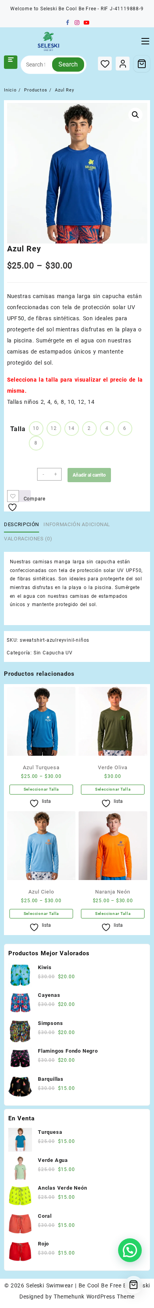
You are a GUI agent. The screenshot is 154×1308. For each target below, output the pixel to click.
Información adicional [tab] (76, 524)
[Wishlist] (105, 63)
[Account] (123, 63)
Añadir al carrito (89, 475)
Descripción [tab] (21, 524)
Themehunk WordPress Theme (94, 1296)
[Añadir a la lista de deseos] (13, 496)
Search (68, 64)
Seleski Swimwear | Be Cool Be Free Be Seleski (88, 1285)
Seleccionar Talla (41, 789)
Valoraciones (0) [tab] (28, 539)
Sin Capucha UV (53, 653)
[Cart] (141, 63)
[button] (135, 115)
